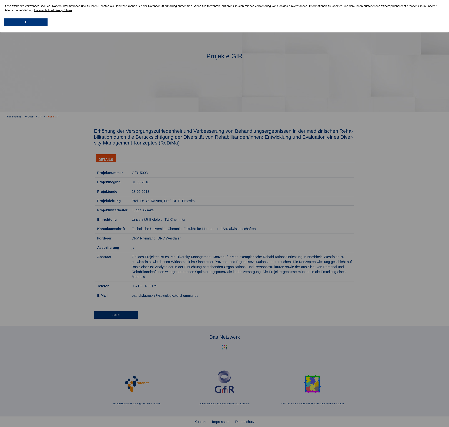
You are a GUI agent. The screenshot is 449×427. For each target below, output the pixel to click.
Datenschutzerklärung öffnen (53, 10)
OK (26, 22)
